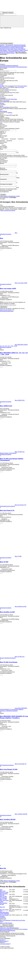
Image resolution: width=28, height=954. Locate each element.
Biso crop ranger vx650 (8, 288)
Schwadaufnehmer (5, 47)
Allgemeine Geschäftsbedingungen (9, 928)
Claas (1, 51)
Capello (21, 50)
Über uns (2, 923)
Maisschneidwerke (5, 46)
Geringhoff (11, 51)
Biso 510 (3, 868)
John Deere (18, 51)
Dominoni (6, 51)
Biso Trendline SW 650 (7, 819)
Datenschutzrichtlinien (6, 309)
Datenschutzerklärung (6, 929)
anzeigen (3, 194)
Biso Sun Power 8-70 (7, 510)
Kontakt (10, 923)
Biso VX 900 (4, 562)
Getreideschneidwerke (20, 45)
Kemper (23, 51)
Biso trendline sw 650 (7, 612)
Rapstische (3, 49)
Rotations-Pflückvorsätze (17, 47)
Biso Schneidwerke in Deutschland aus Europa (12, 920)
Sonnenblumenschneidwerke (18, 46)
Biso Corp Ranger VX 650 (8, 769)
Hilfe (6, 923)
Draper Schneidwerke (19, 49)
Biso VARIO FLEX (6, 406)
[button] (14, 36)
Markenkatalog (11, 930)
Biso (1, 238)
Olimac (12, 53)
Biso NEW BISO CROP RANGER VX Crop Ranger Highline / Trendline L (14, 717)
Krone (1, 53)
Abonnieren (4, 307)
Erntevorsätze (10, 49)
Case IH (25, 50)
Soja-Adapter (3, 50)
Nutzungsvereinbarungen (6, 311)
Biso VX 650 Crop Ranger (8, 662)
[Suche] (12, 21)
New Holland (7, 53)
